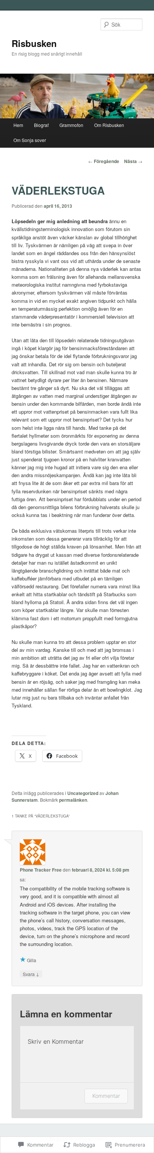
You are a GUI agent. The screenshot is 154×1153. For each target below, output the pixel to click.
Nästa (133, 161)
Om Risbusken (109, 125)
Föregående (103, 161)
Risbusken (34, 43)
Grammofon (71, 125)
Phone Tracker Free (41, 869)
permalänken (73, 799)
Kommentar (106, 1096)
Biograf (41, 125)
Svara (31, 973)
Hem (18, 125)
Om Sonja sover (29, 140)
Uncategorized (82, 793)
